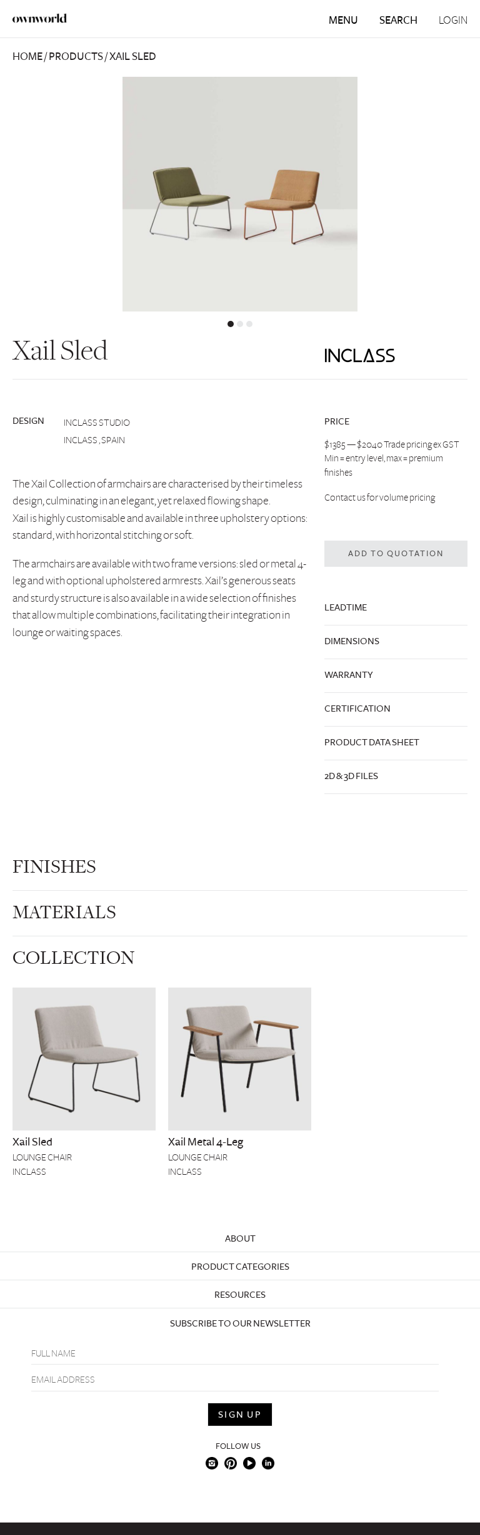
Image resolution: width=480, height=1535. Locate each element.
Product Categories (240, 1266)
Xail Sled (32, 1142)
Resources (240, 1294)
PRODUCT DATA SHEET (371, 742)
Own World (40, 18)
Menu (343, 20)
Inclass (29, 1171)
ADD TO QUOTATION (396, 554)
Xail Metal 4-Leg (205, 1142)
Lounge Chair (42, 1157)
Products (76, 56)
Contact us (345, 497)
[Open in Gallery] (240, 194)
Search (398, 20)
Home (27, 56)
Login (453, 20)
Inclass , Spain (94, 440)
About (240, 1238)
